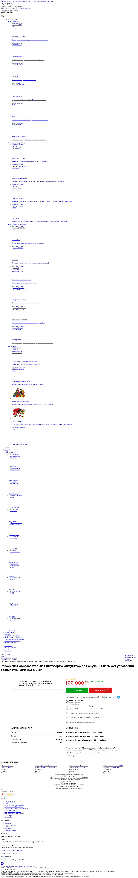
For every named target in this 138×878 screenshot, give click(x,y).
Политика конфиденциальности (16, 866)
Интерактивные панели (12, 641)
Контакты (8, 651)
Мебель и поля (9, 632)
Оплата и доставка (10, 647)
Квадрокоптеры (10, 452)
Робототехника (13, 21)
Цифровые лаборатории (12, 636)
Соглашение (31, 866)
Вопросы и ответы (10, 830)
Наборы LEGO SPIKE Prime (14, 807)
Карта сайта (8, 817)
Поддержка (8, 815)
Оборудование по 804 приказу (14, 639)
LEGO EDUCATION (11, 20)
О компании (8, 646)
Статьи (7, 649)
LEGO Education (10, 802)
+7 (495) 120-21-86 (6, 850)
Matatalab (7, 449)
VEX (6, 451)
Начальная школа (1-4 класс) (17, 224)
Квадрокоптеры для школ (13, 812)
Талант (7, 447)
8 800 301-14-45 (18, 850)
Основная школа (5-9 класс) (17, 143)
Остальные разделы (11, 642)
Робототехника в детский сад (14, 637)
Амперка (7, 634)
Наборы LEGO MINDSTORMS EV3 (16, 808)
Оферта (3, 866)
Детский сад (12, 346)
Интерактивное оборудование (14, 805)
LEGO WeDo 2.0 (10, 810)
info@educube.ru (6, 856)
